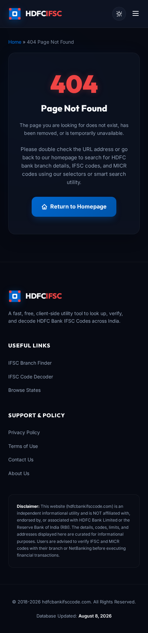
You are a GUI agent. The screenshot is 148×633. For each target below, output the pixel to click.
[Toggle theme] (119, 14)
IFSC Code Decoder (30, 376)
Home (14, 42)
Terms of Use (23, 446)
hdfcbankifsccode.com (89, 506)
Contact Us (20, 459)
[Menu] (135, 14)
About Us (18, 473)
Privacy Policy (24, 432)
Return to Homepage (78, 206)
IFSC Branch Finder (30, 363)
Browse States (24, 390)
